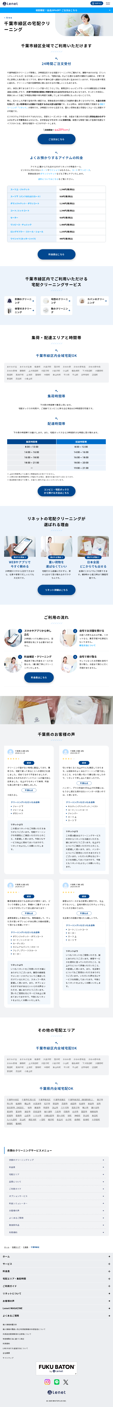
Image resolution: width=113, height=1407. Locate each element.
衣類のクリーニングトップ (21, 1159)
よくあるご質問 (16, 1217)
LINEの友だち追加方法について (15, 1348)
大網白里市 (49, 1115)
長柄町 (77, 1119)
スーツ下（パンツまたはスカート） (25, 196)
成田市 (73, 1103)
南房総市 (94, 1111)
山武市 (28, 1115)
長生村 (60, 1119)
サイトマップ (8, 1358)
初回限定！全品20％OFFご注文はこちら (56, 10)
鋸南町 (19, 1123)
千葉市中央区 (13, 1099)
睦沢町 (51, 1119)
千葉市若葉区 (59, 1099)
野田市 (56, 1103)
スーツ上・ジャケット (20, 189)
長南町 (86, 1119)
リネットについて (12, 1293)
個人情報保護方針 (10, 1324)
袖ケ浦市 (48, 1111)
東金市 (91, 1103)
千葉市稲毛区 (45, 1099)
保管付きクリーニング (23, 310)
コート (75, 170)
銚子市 (100, 1099)
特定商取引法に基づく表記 (13, 1339)
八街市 (58, 1111)
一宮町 (42, 1119)
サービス (7, 1263)
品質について (15, 1181)
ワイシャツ (54, 170)
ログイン (98, 3)
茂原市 (65, 1103)
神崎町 (77, 1115)
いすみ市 (37, 1115)
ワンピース (85, 170)
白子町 (69, 1119)
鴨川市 (85, 1107)
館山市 (28, 1103)
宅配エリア (14, 1174)
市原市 (46, 1107)
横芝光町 (33, 1119)
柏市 (30, 1107)
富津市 (19, 1111)
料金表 (12, 1167)
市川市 (10, 1103)
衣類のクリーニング (23, 300)
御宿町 (10, 1123)
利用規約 (13, 1232)
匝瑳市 (10, 1115)
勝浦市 (37, 1107)
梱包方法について (87, 645)
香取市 (19, 1115)
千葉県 (25, 1247)
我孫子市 (76, 1107)
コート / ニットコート (19, 210)
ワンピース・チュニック (21, 224)
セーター (14, 217)
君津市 (10, 1111)
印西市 (67, 1111)
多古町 (86, 1115)
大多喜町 (96, 1119)
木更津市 (37, 1103)
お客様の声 (14, 1210)
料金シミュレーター (18, 1203)
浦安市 (28, 1111)
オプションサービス (18, 1196)
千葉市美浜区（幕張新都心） (81, 1099)
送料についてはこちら (48, 179)
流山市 (55, 1107)
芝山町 (23, 1119)
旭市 (99, 1103)
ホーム (6, 1247)
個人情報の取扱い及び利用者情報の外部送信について (24, 1329)
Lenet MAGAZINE (13, 1308)
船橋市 (19, 1103)
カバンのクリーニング (95, 300)
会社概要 (6, 1353)
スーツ (44, 170)
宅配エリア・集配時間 (14, 1278)
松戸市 (47, 1103)
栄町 (70, 1115)
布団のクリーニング (59, 300)
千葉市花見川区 (29, 1099)
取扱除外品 (14, 1225)
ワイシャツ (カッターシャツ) (23, 238)
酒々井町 (61, 1115)
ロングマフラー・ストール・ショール (26, 231)
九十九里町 (12, 1119)
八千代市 (65, 1107)
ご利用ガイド (15, 1188)
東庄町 (95, 1115)
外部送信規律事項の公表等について (17, 1334)
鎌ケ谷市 (95, 1107)
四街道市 (37, 1111)
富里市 (84, 1111)
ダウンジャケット (48, 173)
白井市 (75, 1111)
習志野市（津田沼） (16, 1107)
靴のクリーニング (59, 310)
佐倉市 (82, 1103)
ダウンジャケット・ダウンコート (24, 203)
